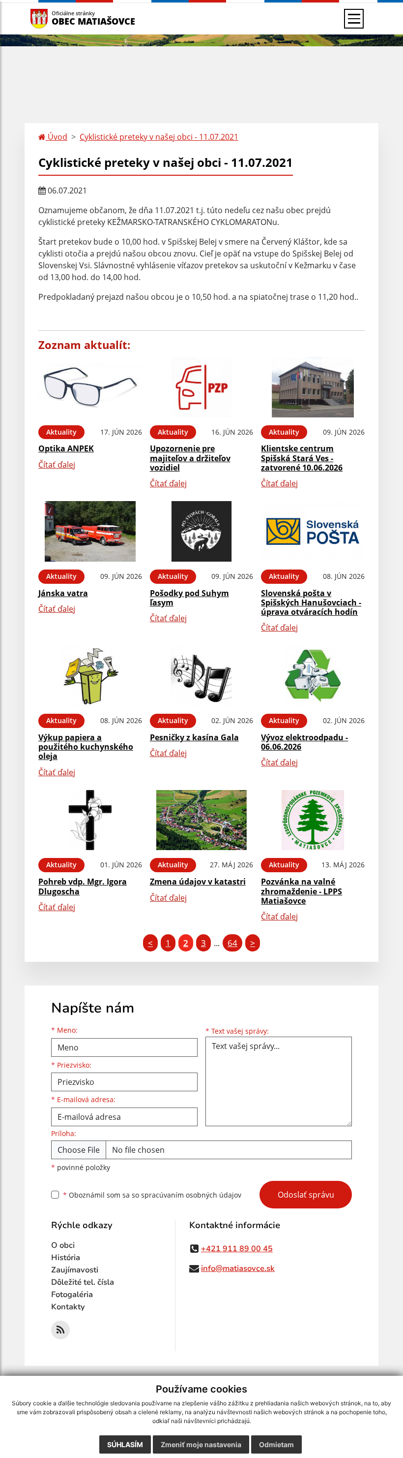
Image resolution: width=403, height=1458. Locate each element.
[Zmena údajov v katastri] (202, 820)
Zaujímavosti (74, 1270)
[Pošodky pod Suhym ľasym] (202, 531)
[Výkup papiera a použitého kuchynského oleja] (90, 675)
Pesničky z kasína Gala (194, 737)
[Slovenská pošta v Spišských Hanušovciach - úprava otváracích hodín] (313, 531)
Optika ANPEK (66, 448)
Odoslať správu (306, 1194)
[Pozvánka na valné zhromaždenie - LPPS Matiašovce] (313, 820)
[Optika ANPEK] (90, 387)
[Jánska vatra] (90, 531)
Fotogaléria (72, 1294)
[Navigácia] (354, 19)
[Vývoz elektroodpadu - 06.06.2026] (313, 675)
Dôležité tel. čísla (82, 1282)
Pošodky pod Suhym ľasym (189, 598)
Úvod (56, 136)
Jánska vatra (63, 593)
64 (232, 943)
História (65, 1257)
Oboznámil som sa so (152, 1195)
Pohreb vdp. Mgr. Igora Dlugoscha (82, 886)
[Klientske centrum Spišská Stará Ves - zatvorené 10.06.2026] (313, 387)
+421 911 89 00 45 (237, 1248)
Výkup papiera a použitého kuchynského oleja (85, 746)
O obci (63, 1245)
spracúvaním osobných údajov (191, 1195)
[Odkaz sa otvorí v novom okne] (60, 1330)
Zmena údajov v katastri (198, 881)
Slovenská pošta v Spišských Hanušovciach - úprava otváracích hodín (311, 602)
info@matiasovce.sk (238, 1268)
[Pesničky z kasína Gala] (202, 675)
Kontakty (68, 1306)
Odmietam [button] (276, 1444)
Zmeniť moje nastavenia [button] (201, 1444)
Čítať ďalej (56, 464)
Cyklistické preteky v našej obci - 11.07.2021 (159, 136)
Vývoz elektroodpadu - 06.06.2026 (304, 742)
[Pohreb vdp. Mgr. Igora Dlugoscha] (90, 820)
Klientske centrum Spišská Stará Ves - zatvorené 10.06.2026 (302, 458)
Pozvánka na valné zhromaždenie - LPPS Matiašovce (301, 891)
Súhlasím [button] (125, 1444)
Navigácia (54, 18)
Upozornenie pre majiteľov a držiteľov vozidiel (190, 458)
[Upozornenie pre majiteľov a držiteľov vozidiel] (202, 387)
